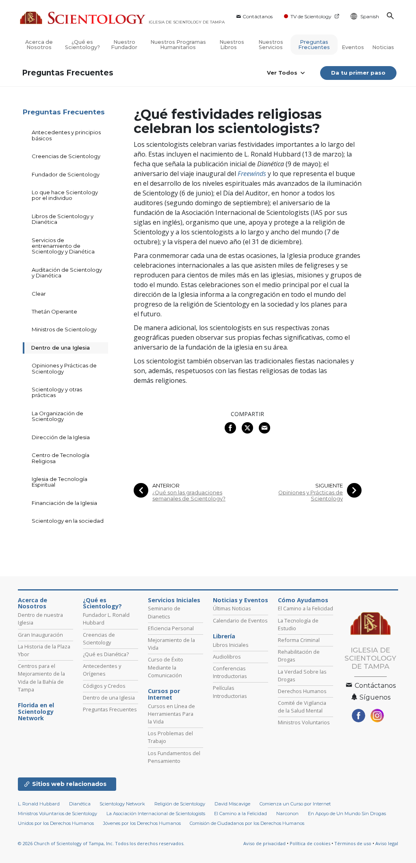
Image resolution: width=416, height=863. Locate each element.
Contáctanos (258, 16)
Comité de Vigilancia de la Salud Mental (302, 706)
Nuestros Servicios (270, 44)
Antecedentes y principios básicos (66, 135)
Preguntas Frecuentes (314, 44)
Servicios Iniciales (174, 600)
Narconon (287, 813)
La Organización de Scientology (57, 416)
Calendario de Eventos (240, 620)
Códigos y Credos (104, 685)
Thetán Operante (54, 311)
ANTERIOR (166, 485)
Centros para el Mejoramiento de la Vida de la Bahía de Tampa (41, 677)
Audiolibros (227, 656)
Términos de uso (352, 843)
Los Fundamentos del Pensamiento (174, 756)
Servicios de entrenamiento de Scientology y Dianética (63, 246)
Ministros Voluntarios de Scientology (57, 813)
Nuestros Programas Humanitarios (178, 44)
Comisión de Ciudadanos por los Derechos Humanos (247, 823)
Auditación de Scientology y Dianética (67, 272)
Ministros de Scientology (64, 329)
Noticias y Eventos (240, 600)
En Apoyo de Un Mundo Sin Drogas (347, 813)
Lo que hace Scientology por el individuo (65, 195)
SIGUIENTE (329, 485)
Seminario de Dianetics (164, 612)
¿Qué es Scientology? (82, 44)
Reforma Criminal (299, 640)
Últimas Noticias (232, 608)
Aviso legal (386, 843)
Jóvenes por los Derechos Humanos (142, 823)
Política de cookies (310, 843)
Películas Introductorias (230, 691)
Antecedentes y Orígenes (102, 669)
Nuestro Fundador (124, 44)
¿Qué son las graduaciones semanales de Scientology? (188, 495)
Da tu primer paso (358, 72)
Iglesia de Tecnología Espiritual (59, 482)
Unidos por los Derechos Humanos (56, 823)
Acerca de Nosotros (39, 44)
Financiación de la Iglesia (64, 503)
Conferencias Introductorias (230, 672)
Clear (39, 293)
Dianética (80, 804)
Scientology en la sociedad (68, 520)
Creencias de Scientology (66, 156)
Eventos (353, 47)
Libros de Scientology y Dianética (62, 219)
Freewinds (252, 173)
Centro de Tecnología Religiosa (60, 458)
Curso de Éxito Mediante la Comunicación (165, 667)
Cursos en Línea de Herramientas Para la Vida (171, 713)
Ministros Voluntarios (304, 722)
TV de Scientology (311, 16)
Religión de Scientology (179, 804)
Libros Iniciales (231, 644)
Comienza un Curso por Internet (295, 804)
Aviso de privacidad (264, 843)
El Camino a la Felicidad (305, 608)
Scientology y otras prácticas (57, 392)
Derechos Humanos (302, 691)
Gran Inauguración (40, 634)
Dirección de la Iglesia (61, 437)
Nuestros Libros (231, 44)
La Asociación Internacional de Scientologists (155, 813)
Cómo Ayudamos (303, 600)
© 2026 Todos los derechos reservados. (101, 843)
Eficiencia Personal (171, 628)
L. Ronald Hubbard (39, 804)
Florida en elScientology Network (36, 711)
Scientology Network (122, 804)
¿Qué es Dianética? (106, 654)
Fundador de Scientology (66, 174)
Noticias (383, 47)
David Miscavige (232, 804)
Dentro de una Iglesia (60, 347)
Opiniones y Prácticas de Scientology (310, 495)
